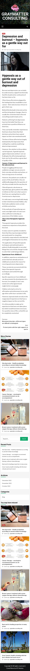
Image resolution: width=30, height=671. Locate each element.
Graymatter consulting (15, 16)
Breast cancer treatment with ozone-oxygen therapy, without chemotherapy (14, 460)
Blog (4, 33)
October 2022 (6, 486)
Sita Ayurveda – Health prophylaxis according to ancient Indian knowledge (15, 450)
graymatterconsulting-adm (15, 49)
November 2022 (7, 483)
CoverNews (10, 668)
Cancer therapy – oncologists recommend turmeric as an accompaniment (11, 396)
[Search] (27, 26)
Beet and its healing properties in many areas (14, 464)
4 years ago (6, 49)
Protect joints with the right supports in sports (15, 327)
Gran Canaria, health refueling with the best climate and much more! (14, 468)
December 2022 (6, 480)
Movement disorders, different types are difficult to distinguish (14, 321)
